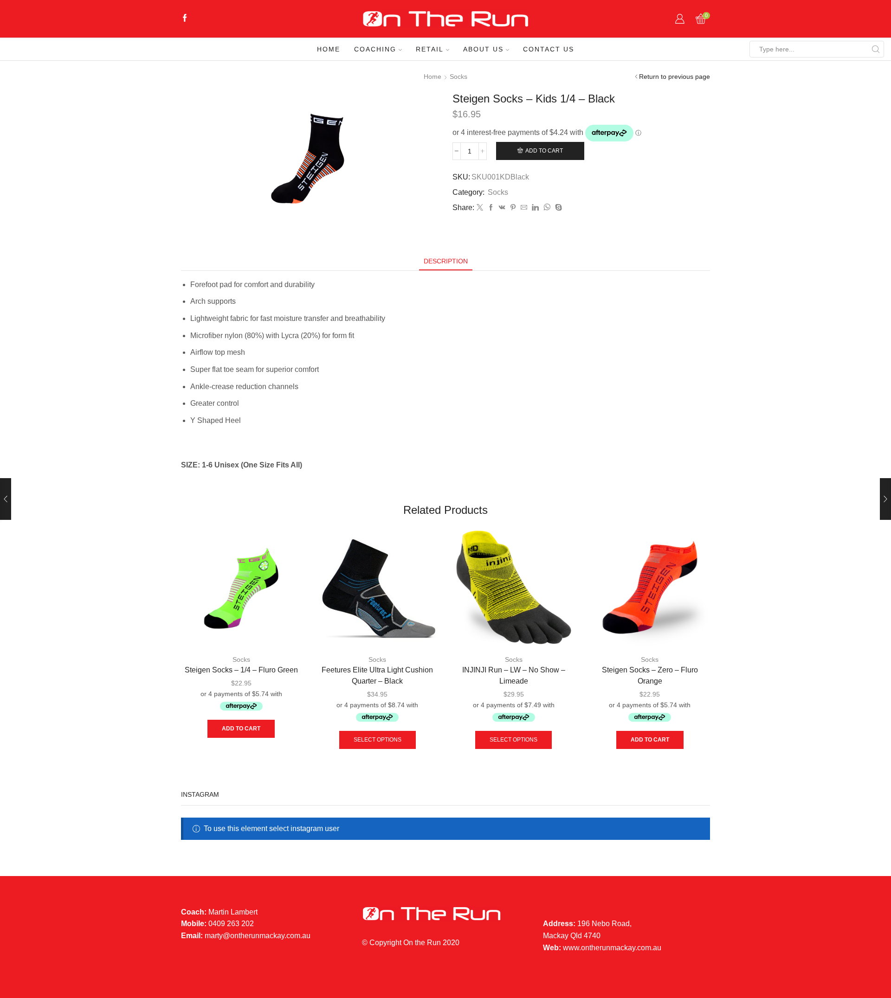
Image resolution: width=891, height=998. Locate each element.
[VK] (502, 207)
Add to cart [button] (241, 728)
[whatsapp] (547, 207)
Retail (430, 49)
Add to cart (544, 150)
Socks (458, 76)
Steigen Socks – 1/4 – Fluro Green (241, 670)
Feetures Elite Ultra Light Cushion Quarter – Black (377, 675)
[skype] (557, 207)
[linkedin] (535, 207)
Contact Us (548, 49)
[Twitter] (479, 207)
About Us (483, 49)
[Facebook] (185, 19)
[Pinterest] (513, 207)
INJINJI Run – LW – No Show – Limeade (513, 675)
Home (328, 49)
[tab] (445, 261)
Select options (377, 739)
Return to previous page (674, 76)
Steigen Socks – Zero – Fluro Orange (650, 675)
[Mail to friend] (523, 207)
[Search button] (876, 49)
